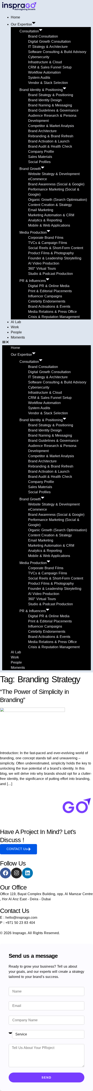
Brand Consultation (43, 36)
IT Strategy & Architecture (48, 46)
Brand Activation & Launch (48, 141)
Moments (18, 337)
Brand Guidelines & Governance (53, 110)
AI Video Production (43, 263)
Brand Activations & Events (49, 306)
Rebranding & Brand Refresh (50, 136)
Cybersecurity (38, 57)
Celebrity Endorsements (46, 301)
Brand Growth (30, 169)
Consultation (29, 31)
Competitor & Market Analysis (51, 126)
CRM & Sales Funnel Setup (50, 67)
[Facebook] (5, 873)
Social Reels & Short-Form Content (55, 248)
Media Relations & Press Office (52, 311)
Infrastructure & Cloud (45, 62)
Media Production (33, 232)
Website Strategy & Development (54, 174)
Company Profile (41, 151)
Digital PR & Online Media (48, 286)
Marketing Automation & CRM (51, 215)
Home (15, 17)
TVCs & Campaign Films (47, 243)
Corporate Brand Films (45, 237)
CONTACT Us (16, 849)
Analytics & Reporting (45, 220)
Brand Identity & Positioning (41, 90)
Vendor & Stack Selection (48, 83)
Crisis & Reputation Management (54, 317)
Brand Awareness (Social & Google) (56, 184)
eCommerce (37, 179)
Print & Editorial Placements (50, 291)
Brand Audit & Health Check (50, 146)
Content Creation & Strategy (50, 205)
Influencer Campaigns (45, 296)
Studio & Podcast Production (50, 273)
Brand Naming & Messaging (50, 105)
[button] (46, 342)
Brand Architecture (42, 131)
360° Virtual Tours (42, 268)
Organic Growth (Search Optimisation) (57, 199)
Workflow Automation (44, 72)
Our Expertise (21, 24)
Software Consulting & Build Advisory (57, 52)
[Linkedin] (27, 873)
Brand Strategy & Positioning (50, 95)
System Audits (39, 77)
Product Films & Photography (51, 253)
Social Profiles (39, 162)
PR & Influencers (32, 281)
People (16, 332)
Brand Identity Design (45, 100)
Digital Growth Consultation (49, 41)
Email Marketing (40, 210)
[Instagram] (16, 873)
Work (15, 327)
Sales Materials (40, 157)
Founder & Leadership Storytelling (54, 258)
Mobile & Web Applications (49, 225)
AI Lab (16, 322)
